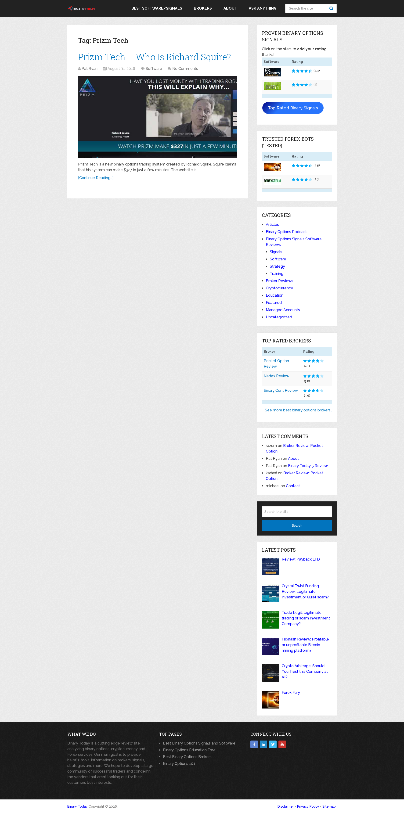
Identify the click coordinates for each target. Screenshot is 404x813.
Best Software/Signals (156, 8)
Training (276, 273)
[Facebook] (254, 744)
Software (154, 68)
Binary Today (77, 806)
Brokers (203, 8)
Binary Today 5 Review (308, 466)
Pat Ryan (89, 68)
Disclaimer (286, 806)
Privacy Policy (308, 806)
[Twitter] (273, 744)
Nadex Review (276, 376)
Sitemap (329, 806)
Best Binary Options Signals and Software (199, 743)
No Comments (185, 68)
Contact (293, 486)
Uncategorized (279, 317)
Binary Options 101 (179, 763)
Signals (276, 252)
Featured (274, 302)
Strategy (277, 266)
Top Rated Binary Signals (293, 107)
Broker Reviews (279, 281)
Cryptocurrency (279, 288)
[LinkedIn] (263, 744)
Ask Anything (263, 8)
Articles (272, 224)
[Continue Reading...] (95, 178)
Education (274, 295)
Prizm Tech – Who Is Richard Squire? (154, 57)
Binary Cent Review (281, 390)
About (230, 8)
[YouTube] (282, 744)
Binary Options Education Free (189, 750)
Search (332, 8)
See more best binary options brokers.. (298, 410)
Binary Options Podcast (286, 232)
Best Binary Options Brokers (187, 757)
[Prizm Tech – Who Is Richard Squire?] (157, 117)
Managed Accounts (283, 310)
